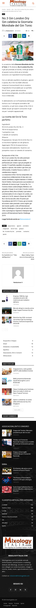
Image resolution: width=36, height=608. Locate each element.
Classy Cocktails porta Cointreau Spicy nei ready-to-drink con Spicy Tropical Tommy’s (23, 391)
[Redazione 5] (3, 31)
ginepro (21, 228)
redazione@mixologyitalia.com (20, 576)
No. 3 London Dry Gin (8, 231)
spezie (4, 234)
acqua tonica (11, 226)
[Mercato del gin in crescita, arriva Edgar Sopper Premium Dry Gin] (7, 310)
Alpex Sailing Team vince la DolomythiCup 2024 (27, 257)
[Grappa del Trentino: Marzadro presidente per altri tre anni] (7, 433)
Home (4, 9)
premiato (18, 231)
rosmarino (26, 231)
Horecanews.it (25, 219)
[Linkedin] (24, 36)
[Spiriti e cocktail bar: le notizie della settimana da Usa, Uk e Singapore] (7, 402)
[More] (29, 36)
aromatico (26, 226)
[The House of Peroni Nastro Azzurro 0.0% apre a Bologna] (7, 480)
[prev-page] (3, 329)
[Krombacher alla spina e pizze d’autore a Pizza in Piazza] (7, 471)
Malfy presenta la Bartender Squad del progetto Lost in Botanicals (22, 380)
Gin (13, 9)
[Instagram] (16, 590)
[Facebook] (10, 36)
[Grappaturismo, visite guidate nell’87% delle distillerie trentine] (7, 371)
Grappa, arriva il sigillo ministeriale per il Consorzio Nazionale (22, 454)
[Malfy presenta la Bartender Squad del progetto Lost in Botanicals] (7, 381)
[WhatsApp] (20, 36)
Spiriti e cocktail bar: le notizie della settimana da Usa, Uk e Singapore (22, 401)
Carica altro (17, 410)
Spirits (8, 9)
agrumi (19, 226)
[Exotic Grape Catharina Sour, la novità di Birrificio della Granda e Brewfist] (7, 489)
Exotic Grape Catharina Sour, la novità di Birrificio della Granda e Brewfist (23, 489)
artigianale (6, 228)
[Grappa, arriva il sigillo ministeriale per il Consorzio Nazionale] (7, 454)
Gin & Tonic (14, 228)
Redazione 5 (10, 30)
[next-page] (6, 329)
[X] (15, 36)
